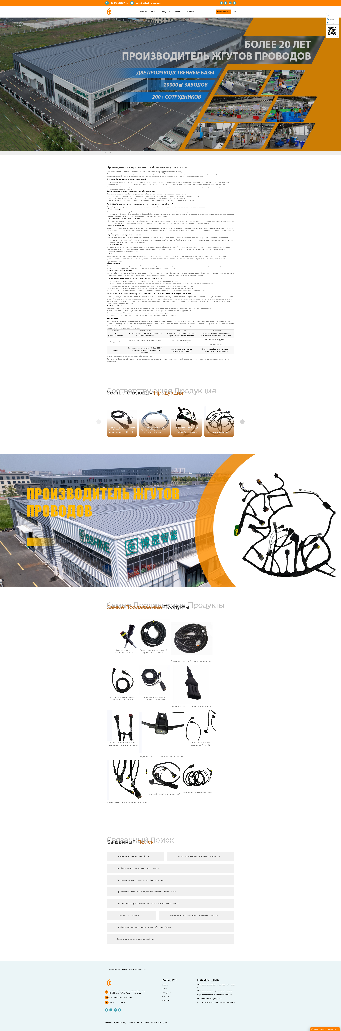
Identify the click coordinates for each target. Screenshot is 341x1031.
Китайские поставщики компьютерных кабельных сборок (144, 927)
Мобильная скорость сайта (118, 969)
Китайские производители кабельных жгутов (138, 868)
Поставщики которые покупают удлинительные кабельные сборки (148, 904)
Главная (107, 153)
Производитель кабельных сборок (133, 856)
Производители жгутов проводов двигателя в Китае (193, 915)
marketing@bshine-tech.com (148, 3)
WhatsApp (332, 23)
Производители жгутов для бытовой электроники (140, 880)
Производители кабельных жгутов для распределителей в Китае (147, 892)
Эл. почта (332, 16)
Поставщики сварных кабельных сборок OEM (198, 856)
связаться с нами (223, 12)
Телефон (332, 19)
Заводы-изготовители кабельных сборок (136, 939)
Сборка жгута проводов (128, 915)
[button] (242, 421)
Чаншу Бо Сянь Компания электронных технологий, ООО (137, 297)
